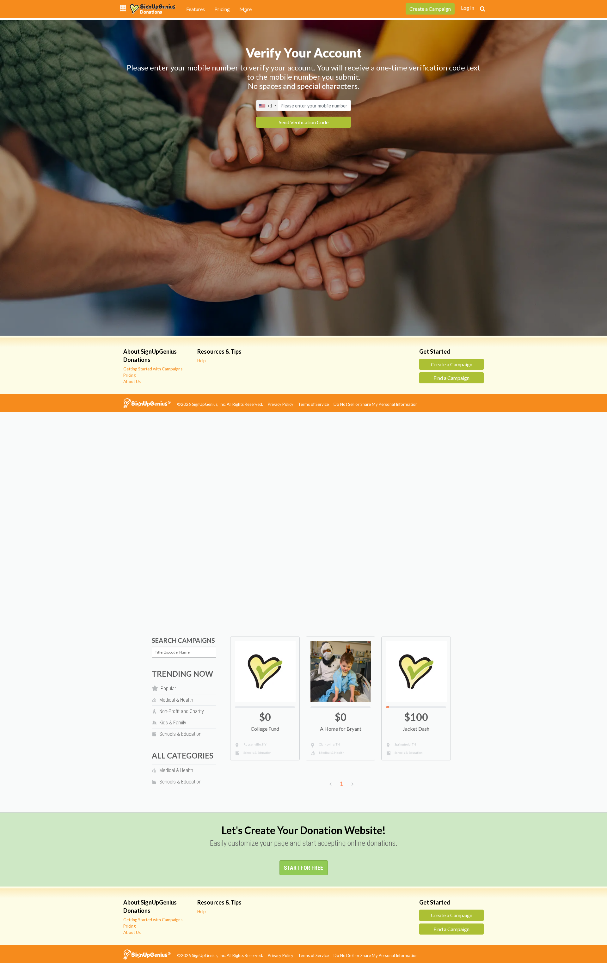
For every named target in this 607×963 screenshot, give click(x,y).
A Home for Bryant (340, 729)
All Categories (182, 755)
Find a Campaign (451, 378)
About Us (132, 381)
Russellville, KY (255, 744)
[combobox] (267, 105)
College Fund (265, 729)
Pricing (222, 9)
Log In (467, 8)
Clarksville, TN (329, 744)
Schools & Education (257, 752)
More (245, 9)
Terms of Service (315, 404)
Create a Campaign (451, 364)
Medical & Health (331, 752)
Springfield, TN (405, 744)
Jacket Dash (416, 729)
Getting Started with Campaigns (152, 368)
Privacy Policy (282, 404)
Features (195, 9)
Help (201, 360)
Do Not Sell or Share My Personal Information (377, 404)
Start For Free (303, 867)
